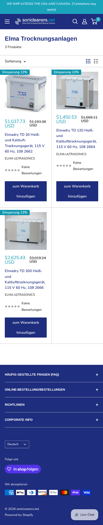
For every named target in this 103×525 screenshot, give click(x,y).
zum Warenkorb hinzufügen (25, 191)
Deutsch (12, 444)
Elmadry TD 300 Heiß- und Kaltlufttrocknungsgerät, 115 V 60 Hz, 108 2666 (25, 279)
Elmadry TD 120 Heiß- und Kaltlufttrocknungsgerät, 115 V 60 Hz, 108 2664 (76, 138)
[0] (94, 21)
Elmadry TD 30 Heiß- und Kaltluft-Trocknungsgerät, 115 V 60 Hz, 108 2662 (25, 143)
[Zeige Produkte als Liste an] (96, 61)
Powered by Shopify (19, 515)
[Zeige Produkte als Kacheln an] (88, 61)
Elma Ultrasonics (20, 158)
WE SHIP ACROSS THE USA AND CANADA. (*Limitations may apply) (51, 7)
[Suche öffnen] (75, 21)
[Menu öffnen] (7, 21)
